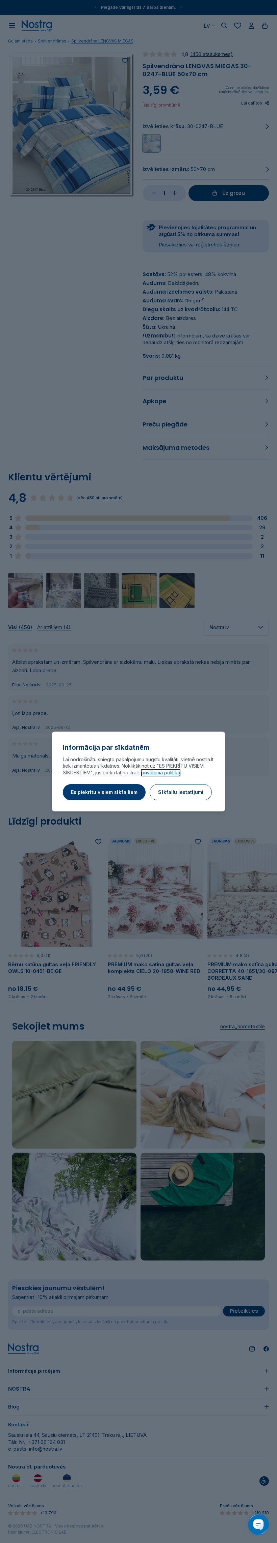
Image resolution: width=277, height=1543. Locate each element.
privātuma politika (160, 772)
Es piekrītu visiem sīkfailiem (104, 792)
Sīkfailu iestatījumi (180, 792)
